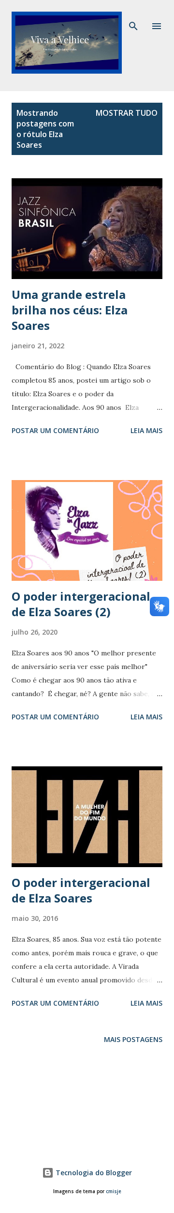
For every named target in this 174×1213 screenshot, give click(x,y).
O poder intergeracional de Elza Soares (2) (81, 604)
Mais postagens (133, 1039)
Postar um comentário (55, 430)
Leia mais (146, 430)
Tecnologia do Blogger (93, 1172)
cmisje (113, 1191)
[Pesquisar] (133, 17)
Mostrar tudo (127, 113)
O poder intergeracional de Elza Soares (81, 890)
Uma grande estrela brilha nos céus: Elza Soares (70, 309)
